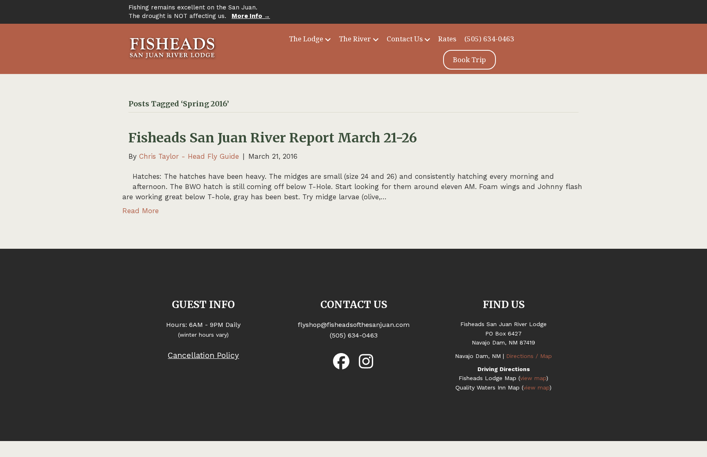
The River (355, 38)
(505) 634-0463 (489, 38)
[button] (341, 361)
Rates (447, 38)
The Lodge (306, 38)
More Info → (251, 16)
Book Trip (469, 59)
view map (533, 378)
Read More (140, 211)
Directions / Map (529, 356)
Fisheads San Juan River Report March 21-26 (272, 138)
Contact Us (405, 38)
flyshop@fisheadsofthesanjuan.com (354, 325)
